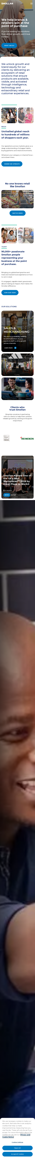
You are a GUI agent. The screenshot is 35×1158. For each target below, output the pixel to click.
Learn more (8, 348)
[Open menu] (31, 3)
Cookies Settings (17, 1142)
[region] (17, 1138)
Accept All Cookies (17, 1154)
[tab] (9, 115)
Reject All (17, 1148)
